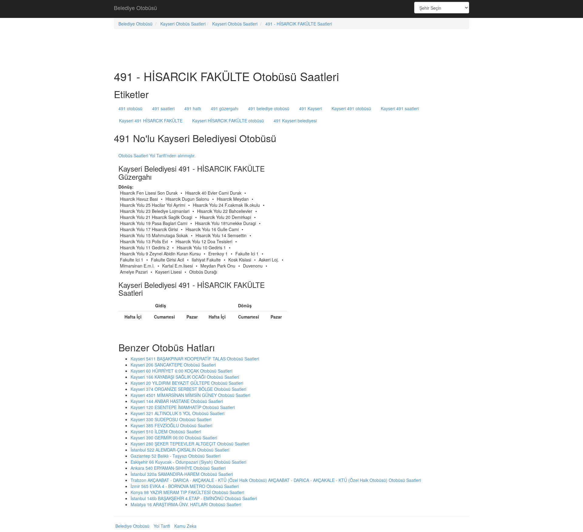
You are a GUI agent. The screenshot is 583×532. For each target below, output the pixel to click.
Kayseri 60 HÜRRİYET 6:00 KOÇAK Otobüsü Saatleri (181, 371)
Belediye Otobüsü (135, 8)
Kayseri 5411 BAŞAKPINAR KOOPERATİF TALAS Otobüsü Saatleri (195, 359)
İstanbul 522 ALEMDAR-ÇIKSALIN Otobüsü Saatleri (180, 450)
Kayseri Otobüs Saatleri (183, 24)
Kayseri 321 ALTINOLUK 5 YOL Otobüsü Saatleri (177, 413)
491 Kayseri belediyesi (295, 121)
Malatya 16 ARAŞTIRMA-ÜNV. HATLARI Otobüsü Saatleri (186, 504)
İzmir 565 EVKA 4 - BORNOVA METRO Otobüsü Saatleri (185, 486)
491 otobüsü (130, 108)
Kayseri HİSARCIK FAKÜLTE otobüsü (228, 121)
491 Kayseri (310, 108)
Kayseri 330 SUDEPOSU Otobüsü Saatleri (171, 419)
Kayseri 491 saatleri (400, 108)
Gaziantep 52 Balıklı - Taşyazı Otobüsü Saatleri (175, 456)
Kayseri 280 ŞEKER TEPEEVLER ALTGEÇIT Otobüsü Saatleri (190, 444)
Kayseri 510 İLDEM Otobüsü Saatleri (166, 431)
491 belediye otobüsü (268, 108)
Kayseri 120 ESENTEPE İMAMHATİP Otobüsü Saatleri (183, 407)
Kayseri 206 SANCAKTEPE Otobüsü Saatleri (173, 365)
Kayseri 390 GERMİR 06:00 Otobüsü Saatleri (174, 438)
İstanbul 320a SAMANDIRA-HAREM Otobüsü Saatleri (182, 474)
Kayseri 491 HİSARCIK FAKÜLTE (150, 121)
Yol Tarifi (162, 526)
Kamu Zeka (185, 526)
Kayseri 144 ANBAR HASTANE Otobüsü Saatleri (177, 401)
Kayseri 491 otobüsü (351, 108)
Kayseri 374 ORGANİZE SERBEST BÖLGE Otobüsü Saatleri (188, 389)
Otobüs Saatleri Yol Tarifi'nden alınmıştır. (157, 155)
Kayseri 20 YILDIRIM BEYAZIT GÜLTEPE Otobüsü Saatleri (187, 383)
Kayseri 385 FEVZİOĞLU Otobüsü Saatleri (171, 425)
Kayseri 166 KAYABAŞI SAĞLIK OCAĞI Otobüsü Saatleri (185, 377)
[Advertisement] (291, 9)
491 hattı (192, 108)
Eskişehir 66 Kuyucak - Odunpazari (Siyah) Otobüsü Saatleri (188, 462)
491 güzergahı (224, 108)
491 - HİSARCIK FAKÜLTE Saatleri (298, 24)
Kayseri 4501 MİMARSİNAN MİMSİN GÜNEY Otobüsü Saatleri (190, 395)
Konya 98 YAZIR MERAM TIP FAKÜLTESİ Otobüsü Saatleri (187, 492)
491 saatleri (163, 108)
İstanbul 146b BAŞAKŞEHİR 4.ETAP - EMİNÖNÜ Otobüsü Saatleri (194, 498)
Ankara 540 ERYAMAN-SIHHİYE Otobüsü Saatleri (178, 468)
